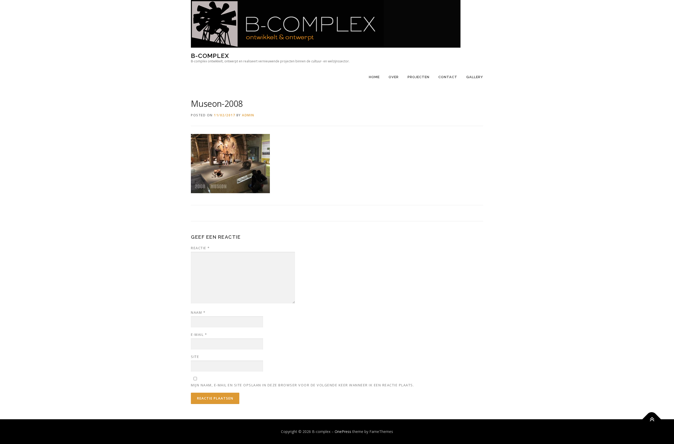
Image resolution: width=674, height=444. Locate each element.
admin (248, 115)
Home (374, 77)
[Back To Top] (651, 419)
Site (195, 356)
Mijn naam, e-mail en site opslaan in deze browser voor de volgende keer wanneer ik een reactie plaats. (302, 385)
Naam (198, 312)
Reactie (200, 248)
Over (394, 77)
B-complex (210, 55)
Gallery (474, 77)
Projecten (418, 77)
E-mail (199, 334)
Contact (447, 77)
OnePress (343, 431)
